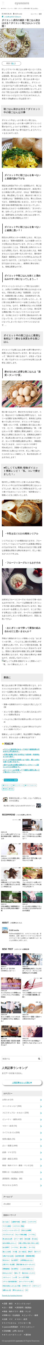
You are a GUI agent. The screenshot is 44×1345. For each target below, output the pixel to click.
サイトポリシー (28, 1327)
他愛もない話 (7, 1290)
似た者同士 (14, 1269)
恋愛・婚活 (9, 1159)
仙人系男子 (6, 1247)
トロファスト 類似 (18, 1226)
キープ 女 (32, 1247)
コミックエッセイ (11, 1106)
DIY (27, 1290)
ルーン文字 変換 (24, 1277)
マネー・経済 (9, 1126)
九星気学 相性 (15, 1222)
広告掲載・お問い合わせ (13, 1331)
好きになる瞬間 (26, 1230)
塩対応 (24, 1222)
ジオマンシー (7, 1277)
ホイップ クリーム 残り (26, 1281)
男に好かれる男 (7, 1239)
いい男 (15, 1277)
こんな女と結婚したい (27, 1269)
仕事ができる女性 (8, 1256)
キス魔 (15, 1251)
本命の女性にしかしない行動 (11, 1286)
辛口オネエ (9, 1185)
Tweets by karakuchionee (12, 1296)
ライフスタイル (31, 785)
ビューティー (19, 785)
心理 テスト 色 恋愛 (8, 1264)
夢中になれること (18, 1290)
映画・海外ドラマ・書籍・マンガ (17, 1165)
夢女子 (30, 1251)
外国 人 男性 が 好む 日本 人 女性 (28, 1243)
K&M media (14, 930)
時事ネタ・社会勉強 (12, 1172)
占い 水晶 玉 (22, 1251)
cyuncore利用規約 (10, 1327)
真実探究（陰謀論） (12, 1179)
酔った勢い (23, 1247)
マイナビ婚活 (7, 1226)
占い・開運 (9, 1146)
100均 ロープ (26, 1286)
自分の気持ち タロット (9, 1243)
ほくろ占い (6, 1222)
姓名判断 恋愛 (19, 1256)
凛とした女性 (7, 1251)
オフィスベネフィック (12, 1335)
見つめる (34, 1239)
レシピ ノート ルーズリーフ (11, 1230)
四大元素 (27, 1239)
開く (13, 63)
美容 (12, 789)
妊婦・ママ (9, 1152)
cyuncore (22, 3)
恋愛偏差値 (6, 1269)
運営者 (28, 1335)
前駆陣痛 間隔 (30, 1256)
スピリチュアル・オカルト (15, 1113)
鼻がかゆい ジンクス (28, 1273)
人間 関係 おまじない (26, 1260)
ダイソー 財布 (18, 1239)
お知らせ (7, 1100)
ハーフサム (32, 1234)
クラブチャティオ (8, 1234)
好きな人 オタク (7, 1273)
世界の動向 (8, 1139)
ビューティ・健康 (11, 780)
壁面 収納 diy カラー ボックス (25, 1264)
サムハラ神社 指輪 (21, 1234)
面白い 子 (17, 1273)
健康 (5, 789)
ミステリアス (32, 1222)
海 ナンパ (37, 1251)
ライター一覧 (25, 1323)
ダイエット (7, 785)
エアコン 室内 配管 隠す (10, 1281)
